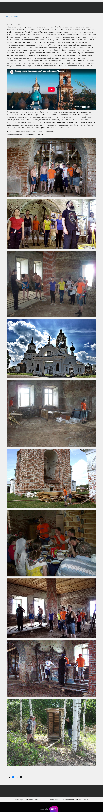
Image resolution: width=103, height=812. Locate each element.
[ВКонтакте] (13, 777)
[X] (21, 777)
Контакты (88, 8)
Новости (37, 8)
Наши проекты (23, 8)
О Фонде (8, 8)
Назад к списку (12, 17)
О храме (49, 8)
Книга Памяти (74, 8)
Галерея (60, 8)
